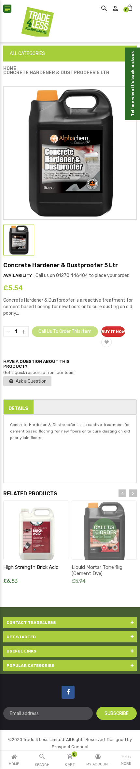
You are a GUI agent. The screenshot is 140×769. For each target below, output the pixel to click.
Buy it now (113, 331)
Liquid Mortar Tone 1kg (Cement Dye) (97, 570)
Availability (17, 275)
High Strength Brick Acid (31, 567)
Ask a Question (31, 381)
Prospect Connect (70, 746)
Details (18, 408)
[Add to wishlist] (106, 342)
